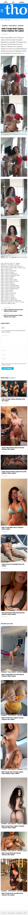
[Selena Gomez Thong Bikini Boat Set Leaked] (14, 548)
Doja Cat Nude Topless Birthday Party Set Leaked (13, 399)
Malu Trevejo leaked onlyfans (11, 275)
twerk (9, 303)
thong (22, 302)
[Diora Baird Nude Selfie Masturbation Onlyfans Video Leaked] (14, 591)
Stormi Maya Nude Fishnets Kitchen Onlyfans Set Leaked (13, 448)
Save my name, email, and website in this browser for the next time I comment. (14, 364)
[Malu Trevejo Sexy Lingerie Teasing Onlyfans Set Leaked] (14, 698)
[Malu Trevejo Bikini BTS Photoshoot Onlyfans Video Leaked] (14, 649)
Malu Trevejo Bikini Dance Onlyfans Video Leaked (12, 528)
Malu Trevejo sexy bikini (9, 293)
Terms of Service (11, 913)
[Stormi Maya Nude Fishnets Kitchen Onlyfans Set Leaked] (14, 426)
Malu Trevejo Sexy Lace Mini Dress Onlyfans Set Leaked (12, 894)
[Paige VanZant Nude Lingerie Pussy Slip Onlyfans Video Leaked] (14, 462)
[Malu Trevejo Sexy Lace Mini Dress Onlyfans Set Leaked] (14, 875)
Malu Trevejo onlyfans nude (10, 288)
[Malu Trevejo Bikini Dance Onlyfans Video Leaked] (14, 502)
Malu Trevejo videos (8, 300)
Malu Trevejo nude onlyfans (10, 281)
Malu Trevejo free (20, 267)
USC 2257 (4, 913)
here (22, 53)
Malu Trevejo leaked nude (9, 273)
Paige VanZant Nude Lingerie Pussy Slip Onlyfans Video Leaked (14, 472)
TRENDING (21, 2)
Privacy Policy (19, 913)
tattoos (16, 302)
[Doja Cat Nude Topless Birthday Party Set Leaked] (14, 388)
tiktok (4, 303)
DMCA (25, 913)
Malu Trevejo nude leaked (9, 279)
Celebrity (12, 378)
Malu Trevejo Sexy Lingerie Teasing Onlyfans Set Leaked (12, 718)
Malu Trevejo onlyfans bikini (10, 285)
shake (10, 302)
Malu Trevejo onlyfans (8, 284)
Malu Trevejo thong (8, 294)
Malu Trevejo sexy (7, 291)
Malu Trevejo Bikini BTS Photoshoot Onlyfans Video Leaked (13, 675)
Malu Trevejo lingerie (8, 276)
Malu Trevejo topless (8, 297)
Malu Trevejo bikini (7, 267)
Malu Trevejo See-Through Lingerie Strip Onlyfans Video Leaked (12, 772)
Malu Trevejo (18, 266)
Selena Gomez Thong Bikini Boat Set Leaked (13, 565)
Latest (6, 2)
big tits (13, 263)
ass (3, 263)
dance (17, 264)
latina (11, 266)
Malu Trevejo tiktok (8, 296)
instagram (5, 266)
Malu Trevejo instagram (9, 270)
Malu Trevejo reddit (8, 290)
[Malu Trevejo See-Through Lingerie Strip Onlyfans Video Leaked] (14, 746)
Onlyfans (19, 672)
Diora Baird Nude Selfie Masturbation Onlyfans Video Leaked (13, 613)
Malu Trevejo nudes (8, 282)
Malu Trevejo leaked (8, 272)
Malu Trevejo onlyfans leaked (11, 287)
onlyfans (18, 300)
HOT (13, 2)
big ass (7, 263)
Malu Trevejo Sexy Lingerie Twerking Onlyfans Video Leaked (13, 826)
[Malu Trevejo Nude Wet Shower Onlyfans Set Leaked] (14, 841)
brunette (4, 264)
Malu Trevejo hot (7, 269)
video (13, 303)
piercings (4, 302)
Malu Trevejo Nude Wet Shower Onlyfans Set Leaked (11, 854)
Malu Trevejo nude (7, 278)
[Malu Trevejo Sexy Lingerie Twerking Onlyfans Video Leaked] (14, 801)
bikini (18, 263)
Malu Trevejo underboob (9, 299)
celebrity (12, 264)
